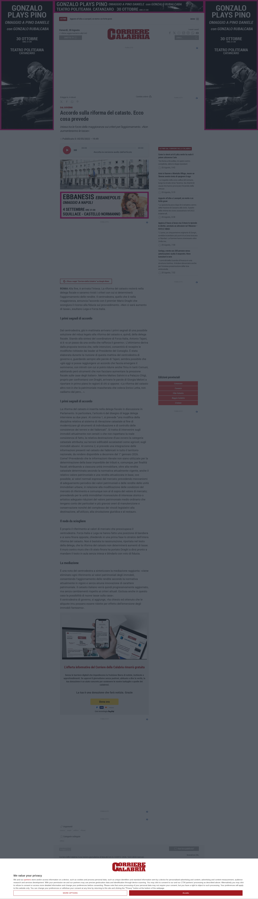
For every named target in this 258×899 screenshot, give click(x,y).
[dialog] (129, 879)
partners (27, 880)
